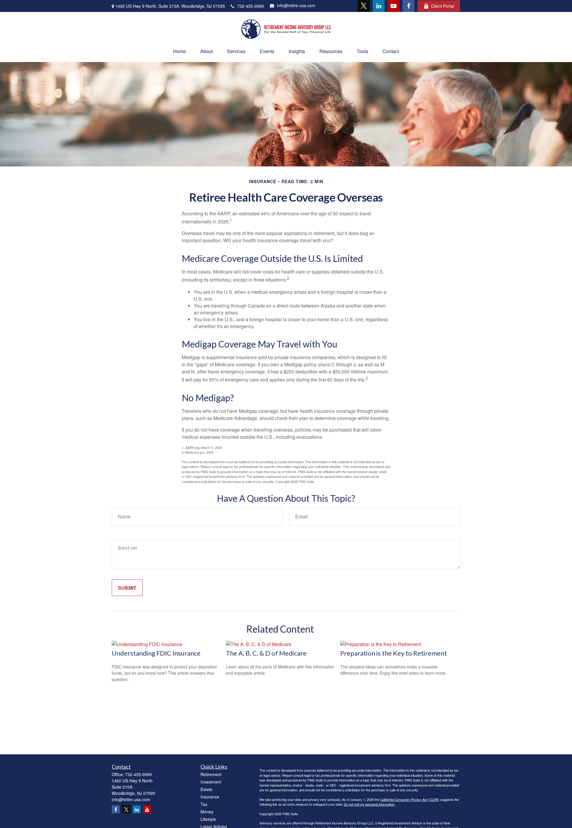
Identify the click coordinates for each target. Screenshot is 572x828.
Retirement (210, 774)
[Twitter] (364, 6)
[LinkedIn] (379, 6)
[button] (179, 51)
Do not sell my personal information (369, 804)
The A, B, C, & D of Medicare (266, 653)
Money (206, 812)
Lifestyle (208, 819)
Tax (203, 804)
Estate (206, 789)
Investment (210, 782)
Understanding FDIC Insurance (156, 653)
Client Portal (442, 6)
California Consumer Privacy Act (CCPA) (409, 799)
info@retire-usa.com (296, 5)
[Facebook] (408, 6)
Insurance (209, 797)
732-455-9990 (250, 6)
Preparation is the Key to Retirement (393, 653)
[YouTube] (394, 6)
